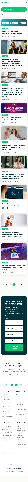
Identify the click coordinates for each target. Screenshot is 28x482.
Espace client (7, 435)
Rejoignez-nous (7, 429)
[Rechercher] (25, 15)
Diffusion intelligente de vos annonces (7, 397)
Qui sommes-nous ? (7, 426)
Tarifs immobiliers (7, 416)
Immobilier (7, 391)
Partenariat (21, 423)
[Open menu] (26, 2)
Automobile (20, 391)
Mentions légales (9, 471)
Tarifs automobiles (21, 414)
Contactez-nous (7, 432)
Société (7, 423)
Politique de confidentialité (14, 468)
